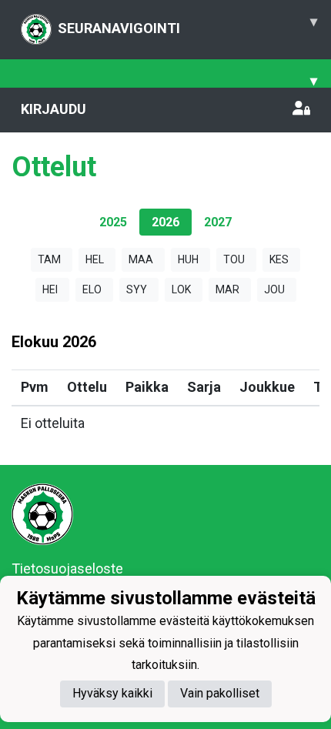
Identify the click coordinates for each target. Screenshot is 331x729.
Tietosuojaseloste (67, 568)
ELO (92, 289)
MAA (141, 259)
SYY (136, 289)
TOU (234, 259)
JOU (274, 289)
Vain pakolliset (219, 693)
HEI (50, 289)
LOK (181, 289)
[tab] (113, 222)
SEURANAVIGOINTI (187, 24)
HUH (188, 259)
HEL (94, 259)
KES (279, 259)
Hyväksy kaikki (112, 693)
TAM (49, 259)
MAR (227, 289)
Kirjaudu (53, 109)
